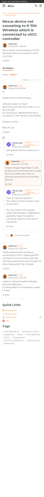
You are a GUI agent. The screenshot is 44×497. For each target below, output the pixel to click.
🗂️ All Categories (9, 310)
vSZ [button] (6, 337)
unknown (12, 44)
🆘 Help (5, 321)
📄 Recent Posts (9, 314)
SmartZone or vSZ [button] (30, 331)
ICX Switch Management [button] (14, 340)
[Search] (36, 5)
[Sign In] (40, 5)
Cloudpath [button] (9, 334)
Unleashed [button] (9, 343)
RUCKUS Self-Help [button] (11, 331)
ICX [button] (19, 334)
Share (6, 61)
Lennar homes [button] (33, 340)
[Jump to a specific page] (40, 80)
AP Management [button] (33, 334)
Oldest (13, 75)
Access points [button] (19, 337)
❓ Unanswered (22, 317)
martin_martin (17, 144)
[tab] (8, 68)
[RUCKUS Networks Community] (11, 6)
